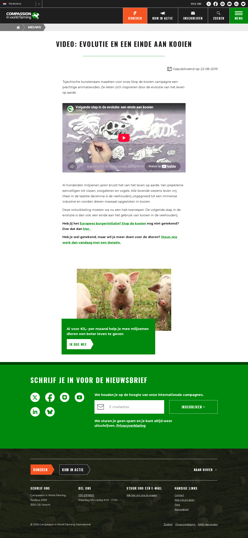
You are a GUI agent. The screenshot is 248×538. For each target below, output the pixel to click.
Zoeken (168, 524)
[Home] (18, 27)
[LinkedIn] (236, 4)
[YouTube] (229, 4)
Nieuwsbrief (182, 509)
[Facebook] (215, 4)
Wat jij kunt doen (185, 500)
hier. (86, 229)
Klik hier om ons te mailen (142, 495)
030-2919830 (86, 495)
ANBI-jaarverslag (208, 524)
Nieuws (34, 27)
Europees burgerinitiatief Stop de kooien (113, 223)
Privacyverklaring (185, 524)
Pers (177, 504)
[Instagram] (222, 4)
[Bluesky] (243, 4)
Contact (179, 495)
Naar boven (203, 469)
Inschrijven (192, 406)
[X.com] (208, 4)
